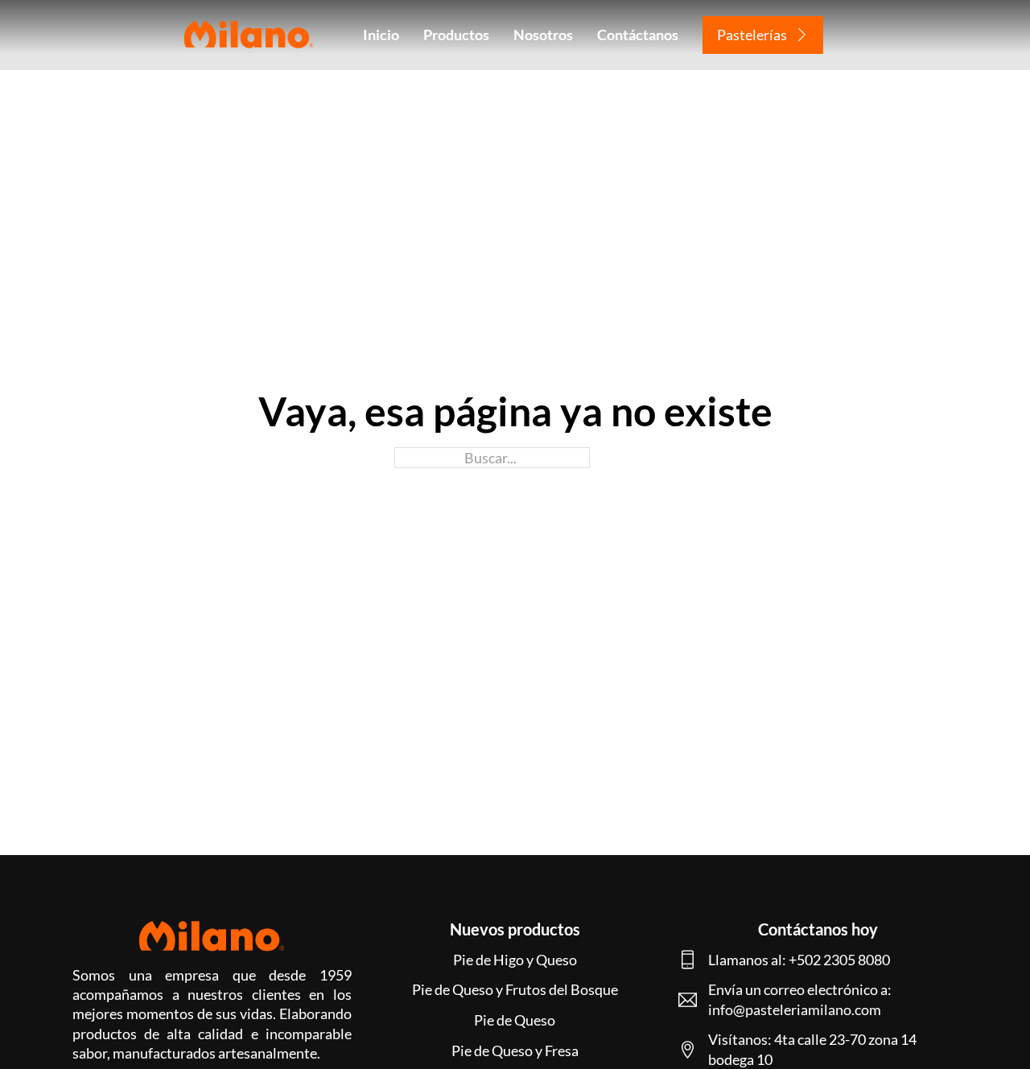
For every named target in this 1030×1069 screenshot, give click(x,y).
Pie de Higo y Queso (515, 959)
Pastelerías (752, 34)
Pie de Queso (514, 1020)
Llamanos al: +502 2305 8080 (799, 959)
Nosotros (543, 34)
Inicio (381, 34)
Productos (456, 34)
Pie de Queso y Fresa (515, 1050)
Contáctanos (637, 34)
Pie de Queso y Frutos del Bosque (515, 989)
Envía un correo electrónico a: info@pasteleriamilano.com (800, 999)
